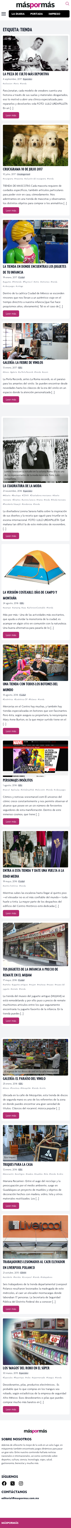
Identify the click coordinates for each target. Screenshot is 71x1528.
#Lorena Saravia (29, 499)
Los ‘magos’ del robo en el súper (26, 1367)
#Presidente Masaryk (12, 504)
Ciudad (21, 277)
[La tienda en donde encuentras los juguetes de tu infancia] (35, 241)
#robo (28, 1377)
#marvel (6, 789)
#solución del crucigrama (35, 178)
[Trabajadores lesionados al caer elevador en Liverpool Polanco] (35, 1237)
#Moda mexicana (58, 499)
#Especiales (8, 1377)
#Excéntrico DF (21, 699)
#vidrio (60, 1174)
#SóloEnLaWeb (28, 789)
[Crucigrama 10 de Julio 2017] (35, 145)
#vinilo (43, 1088)
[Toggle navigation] (3, 14)
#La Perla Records (26, 372)
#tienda (23, 83)
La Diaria (18, 13)
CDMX (23, 1272)
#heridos (17, 1277)
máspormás (9, 1523)
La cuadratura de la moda (22, 485)
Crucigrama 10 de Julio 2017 (23, 168)
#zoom (45, 372)
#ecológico (20, 1174)
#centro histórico (11, 886)
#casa (23, 607)
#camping (16, 607)
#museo (50, 984)
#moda (47, 499)
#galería (13, 372)
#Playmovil (28, 282)
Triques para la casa (18, 1164)
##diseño (7, 495)
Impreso (54, 13)
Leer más (11, 115)
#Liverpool (27, 1277)
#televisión (40, 789)
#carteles (7, 984)
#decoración (8, 1174)
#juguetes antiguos (20, 984)
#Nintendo (17, 282)
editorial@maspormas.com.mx (20, 1498)
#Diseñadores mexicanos (41, 495)
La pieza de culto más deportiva (26, 73)
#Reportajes (19, 1377)
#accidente (8, 1277)
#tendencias (27, 504)
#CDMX (25, 495)
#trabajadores (46, 1277)
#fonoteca (15, 1088)
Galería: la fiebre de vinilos (23, 362)
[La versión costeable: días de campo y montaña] (35, 567)
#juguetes (7, 282)
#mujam (32, 984)
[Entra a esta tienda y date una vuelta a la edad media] (35, 849)
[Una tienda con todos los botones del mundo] (35, 663)
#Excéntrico (8, 699)
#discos (6, 372)
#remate (14, 989)
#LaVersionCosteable (36, 607)
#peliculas (15, 789)
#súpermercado (39, 1377)
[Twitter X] (12, 1483)
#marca (40, 499)
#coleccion (8, 83)
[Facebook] (4, 1483)
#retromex (45, 282)
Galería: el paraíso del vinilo (24, 1078)
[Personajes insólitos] (35, 759)
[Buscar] (67, 3)
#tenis (16, 83)
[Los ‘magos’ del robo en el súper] (35, 1341)
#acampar (7, 607)
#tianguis (50, 1377)
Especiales (27, 79)
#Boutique (16, 495)
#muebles (38, 1174)
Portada (36, 13)
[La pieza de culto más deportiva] (35, 53)
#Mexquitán (26, 1088)
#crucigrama (8, 178)
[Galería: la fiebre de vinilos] (35, 341)
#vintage (19, 286)
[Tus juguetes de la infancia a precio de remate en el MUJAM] (35, 944)
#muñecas (41, 984)
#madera (30, 1174)
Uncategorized (23, 174)
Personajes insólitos (18, 780)
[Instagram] (21, 1483)
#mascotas (19, 178)
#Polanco (33, 699)
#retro (37, 282)
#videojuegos (9, 286)
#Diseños (17, 499)
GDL (20, 367)
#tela (46, 1174)
